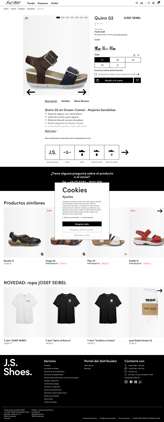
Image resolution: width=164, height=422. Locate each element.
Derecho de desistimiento (53, 390)
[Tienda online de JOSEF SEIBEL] (13, 2)
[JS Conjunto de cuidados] (138, 74)
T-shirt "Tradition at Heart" (101, 340)
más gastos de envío (120, 35)
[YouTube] (135, 382)
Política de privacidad (71, 217)
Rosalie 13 (9, 260)
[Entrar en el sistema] (153, 3)
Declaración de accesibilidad (54, 371)
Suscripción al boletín (51, 368)
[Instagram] (126, 382)
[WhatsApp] (140, 382)
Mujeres (22, 9)
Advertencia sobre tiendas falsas (55, 393)
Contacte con (132, 371)
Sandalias (31, 9)
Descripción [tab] (51, 100)
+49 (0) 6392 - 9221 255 (136, 368)
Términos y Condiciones (52, 387)
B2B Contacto (89, 365)
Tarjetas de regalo (50, 402)
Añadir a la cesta (114, 80)
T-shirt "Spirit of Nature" (58, 340)
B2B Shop (87, 368)
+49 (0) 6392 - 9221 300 (85, 182)
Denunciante (48, 399)
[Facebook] (130, 382)
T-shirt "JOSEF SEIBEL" (15, 340)
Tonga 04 (50, 260)
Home (6, 9)
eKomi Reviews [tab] (81, 100)
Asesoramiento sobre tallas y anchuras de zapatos (61, 378)
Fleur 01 (91, 260)
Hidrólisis (47, 365)
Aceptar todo (82, 223)
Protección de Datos (90, 418)
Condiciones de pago (51, 384)
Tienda (13, 9)
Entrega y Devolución (51, 381)
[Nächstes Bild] (82, 92)
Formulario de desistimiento (53, 375)
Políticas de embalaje (51, 396)
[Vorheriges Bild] (31, 92)
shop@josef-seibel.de (132, 378)
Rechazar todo (82, 234)
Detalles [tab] (65, 100)
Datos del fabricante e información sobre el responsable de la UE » (68, 138)
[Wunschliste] (149, 3)
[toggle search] (137, 3)
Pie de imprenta (124, 418)
